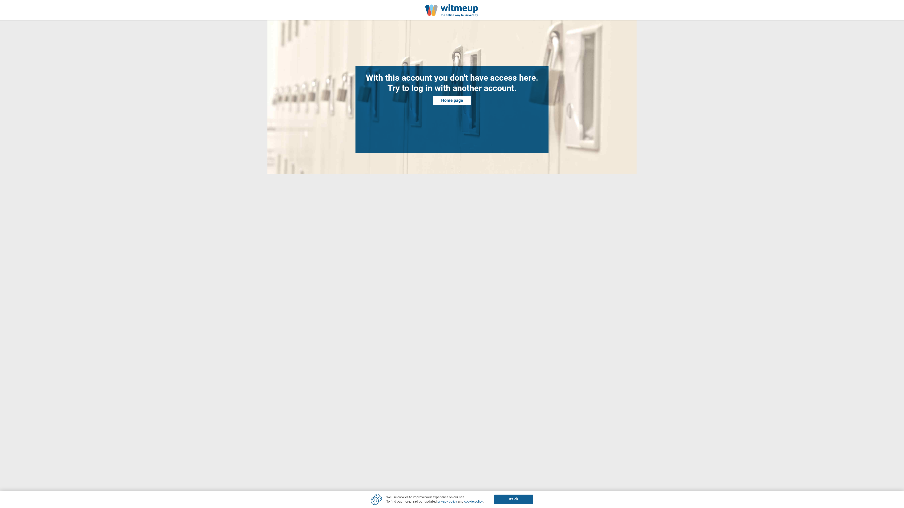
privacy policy (447, 501)
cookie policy (473, 501)
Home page (452, 100)
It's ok (513, 499)
